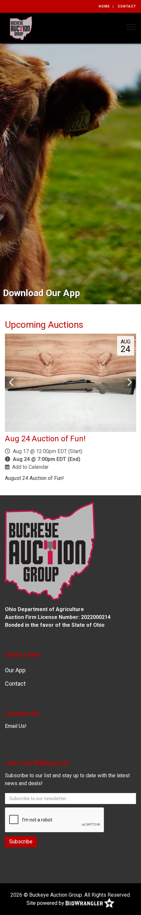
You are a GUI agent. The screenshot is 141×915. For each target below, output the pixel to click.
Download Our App (41, 293)
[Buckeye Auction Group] (21, 27)
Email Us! (16, 726)
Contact (127, 6)
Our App (15, 670)
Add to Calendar (30, 467)
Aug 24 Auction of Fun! (45, 438)
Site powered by (46, 903)
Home (104, 6)
